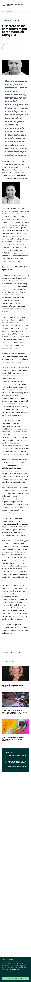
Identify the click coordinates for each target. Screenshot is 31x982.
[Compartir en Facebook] (12, 652)
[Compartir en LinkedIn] (20, 652)
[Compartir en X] (16, 652)
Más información (14, 969)
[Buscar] (25, 4)
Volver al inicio (8, 11)
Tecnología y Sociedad (11, 20)
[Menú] (4, 5)
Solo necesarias (15, 973)
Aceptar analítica (15, 978)
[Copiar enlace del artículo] (24, 652)
